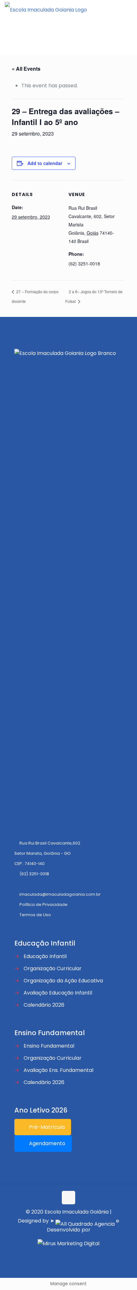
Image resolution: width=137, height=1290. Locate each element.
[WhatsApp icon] (58, 1254)
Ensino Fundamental (49, 1046)
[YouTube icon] (71, 1254)
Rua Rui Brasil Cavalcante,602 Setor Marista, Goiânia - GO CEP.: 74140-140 (47, 853)
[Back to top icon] (68, 1197)
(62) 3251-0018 (34, 874)
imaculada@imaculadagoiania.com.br (60, 894)
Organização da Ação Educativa (63, 980)
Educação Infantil (45, 956)
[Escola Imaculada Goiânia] (46, 10)
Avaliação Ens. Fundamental (58, 1070)
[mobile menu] (128, 9)
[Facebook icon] (65, 1254)
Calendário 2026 (44, 1005)
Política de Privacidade (43, 904)
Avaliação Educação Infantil (58, 992)
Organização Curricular (53, 968)
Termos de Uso (35, 914)
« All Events (26, 68)
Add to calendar (44, 163)
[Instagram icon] (78, 1254)
